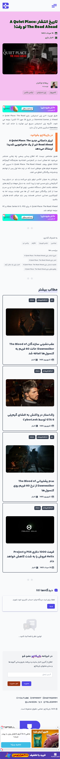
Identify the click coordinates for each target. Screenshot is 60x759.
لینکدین (53, 243)
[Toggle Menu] (54, 5)
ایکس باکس (28, 92)
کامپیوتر (53, 92)
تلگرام (34, 243)
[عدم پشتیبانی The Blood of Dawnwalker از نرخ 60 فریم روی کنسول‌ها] (30, 466)
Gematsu (53, 127)
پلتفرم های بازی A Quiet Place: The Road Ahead (40, 269)
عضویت (26, 683)
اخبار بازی (49, 37)
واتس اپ (26, 243)
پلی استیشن (41, 92)
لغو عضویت (13, 683)
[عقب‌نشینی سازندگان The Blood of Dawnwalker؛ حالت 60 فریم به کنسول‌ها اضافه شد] (30, 329)
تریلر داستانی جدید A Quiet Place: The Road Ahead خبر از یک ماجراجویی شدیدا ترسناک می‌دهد (30, 145)
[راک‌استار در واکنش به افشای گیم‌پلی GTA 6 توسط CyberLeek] (30, 398)
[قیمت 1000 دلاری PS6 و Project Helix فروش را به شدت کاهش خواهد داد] (30, 537)
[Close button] (58, 727)
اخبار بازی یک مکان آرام (12, 265)
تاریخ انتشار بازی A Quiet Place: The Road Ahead (40, 255)
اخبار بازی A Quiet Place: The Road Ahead (42, 260)
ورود (51, 606)
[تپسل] (4, 107)
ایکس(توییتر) (43, 243)
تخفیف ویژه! (16, 744)
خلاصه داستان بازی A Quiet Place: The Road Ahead (39, 265)
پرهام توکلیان (42, 83)
